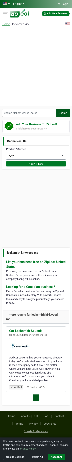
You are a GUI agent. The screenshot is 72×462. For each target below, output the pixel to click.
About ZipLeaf (29, 416)
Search (63, 112)
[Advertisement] (36, 67)
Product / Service (16, 149)
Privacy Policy (28, 448)
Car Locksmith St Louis (25, 331)
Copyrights (50, 423)
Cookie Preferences (36, 431)
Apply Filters (36, 163)
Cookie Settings (15, 456)
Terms (19, 423)
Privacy (33, 423)
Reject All (37, 456)
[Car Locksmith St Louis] (36, 346)
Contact (59, 416)
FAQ (46, 416)
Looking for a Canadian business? (30, 287)
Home (6, 24)
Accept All (56, 456)
